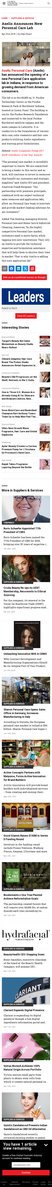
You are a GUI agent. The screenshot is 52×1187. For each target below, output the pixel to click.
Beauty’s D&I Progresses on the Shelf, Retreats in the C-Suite (19, 378)
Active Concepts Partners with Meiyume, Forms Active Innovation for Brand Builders (24, 776)
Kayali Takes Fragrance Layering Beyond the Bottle (17, 466)
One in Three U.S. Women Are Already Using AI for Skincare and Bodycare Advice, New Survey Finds (18, 395)
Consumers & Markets (10, 373)
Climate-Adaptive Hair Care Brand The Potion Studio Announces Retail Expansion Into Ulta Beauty (20, 362)
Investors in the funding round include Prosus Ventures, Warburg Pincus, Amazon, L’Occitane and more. (26, 848)
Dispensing (6, 442)
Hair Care (5, 355)
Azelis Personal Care (17, 70)
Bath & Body (6, 406)
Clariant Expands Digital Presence (24, 1010)
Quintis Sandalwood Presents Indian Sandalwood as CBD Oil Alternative (25, 1127)
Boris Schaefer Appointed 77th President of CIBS (22, 530)
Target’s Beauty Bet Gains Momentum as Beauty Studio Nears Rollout (17, 344)
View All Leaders (26, 315)
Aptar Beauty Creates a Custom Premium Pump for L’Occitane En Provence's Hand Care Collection (19, 449)
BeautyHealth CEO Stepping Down (24, 954)
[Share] (11, 268)
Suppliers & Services (22, 18)
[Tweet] (25, 268)
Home (5, 18)
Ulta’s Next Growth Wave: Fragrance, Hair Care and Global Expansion (19, 431)
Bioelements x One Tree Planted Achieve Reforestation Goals (23, 896)
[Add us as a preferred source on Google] (32, 268)
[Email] (5, 268)
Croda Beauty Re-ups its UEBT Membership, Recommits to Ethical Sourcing (25, 591)
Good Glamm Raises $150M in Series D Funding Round (26, 837)
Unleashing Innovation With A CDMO (25, 653)
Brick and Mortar (8, 337)
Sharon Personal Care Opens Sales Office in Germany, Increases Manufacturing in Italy (24, 713)
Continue (26, 1172)
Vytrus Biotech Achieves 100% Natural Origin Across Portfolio (22, 1067)
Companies (9, 523)
